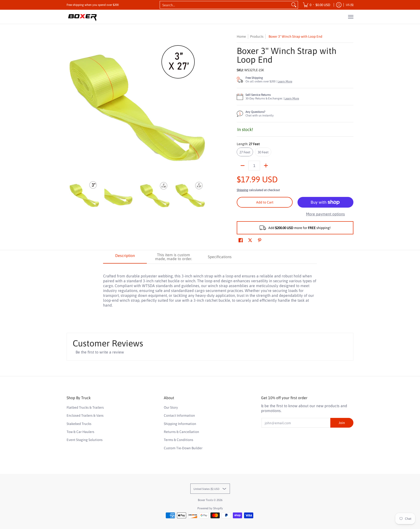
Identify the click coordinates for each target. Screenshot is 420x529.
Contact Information (179, 415)
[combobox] (225, 5)
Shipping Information (180, 424)
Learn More (285, 81)
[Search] (294, 5)
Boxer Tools (205, 500)
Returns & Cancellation (181, 432)
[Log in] (339, 5)
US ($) (350, 5)
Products (256, 36)
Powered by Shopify (210, 508)
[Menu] (350, 17)
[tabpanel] (210, 288)
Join (342, 423)
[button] (240, 240)
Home (241, 36)
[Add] (266, 165)
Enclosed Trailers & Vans (85, 415)
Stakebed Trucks (79, 424)
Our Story (171, 407)
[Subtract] (242, 165)
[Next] (204, 104)
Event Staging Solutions (85, 440)
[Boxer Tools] (82, 17)
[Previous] (70, 104)
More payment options (325, 214)
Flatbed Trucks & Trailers (85, 407)
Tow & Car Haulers (80, 432)
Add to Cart (264, 202)
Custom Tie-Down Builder (183, 448)
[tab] (125, 257)
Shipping (242, 190)
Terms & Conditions (178, 440)
